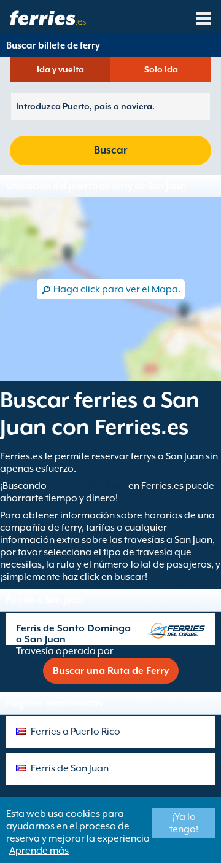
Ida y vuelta (60, 69)
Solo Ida (161, 69)
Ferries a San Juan (87, 485)
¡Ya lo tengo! (183, 823)
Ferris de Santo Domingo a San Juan (73, 634)
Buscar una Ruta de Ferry (111, 670)
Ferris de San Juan (70, 768)
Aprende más (39, 850)
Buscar (110, 150)
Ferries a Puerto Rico (75, 731)
